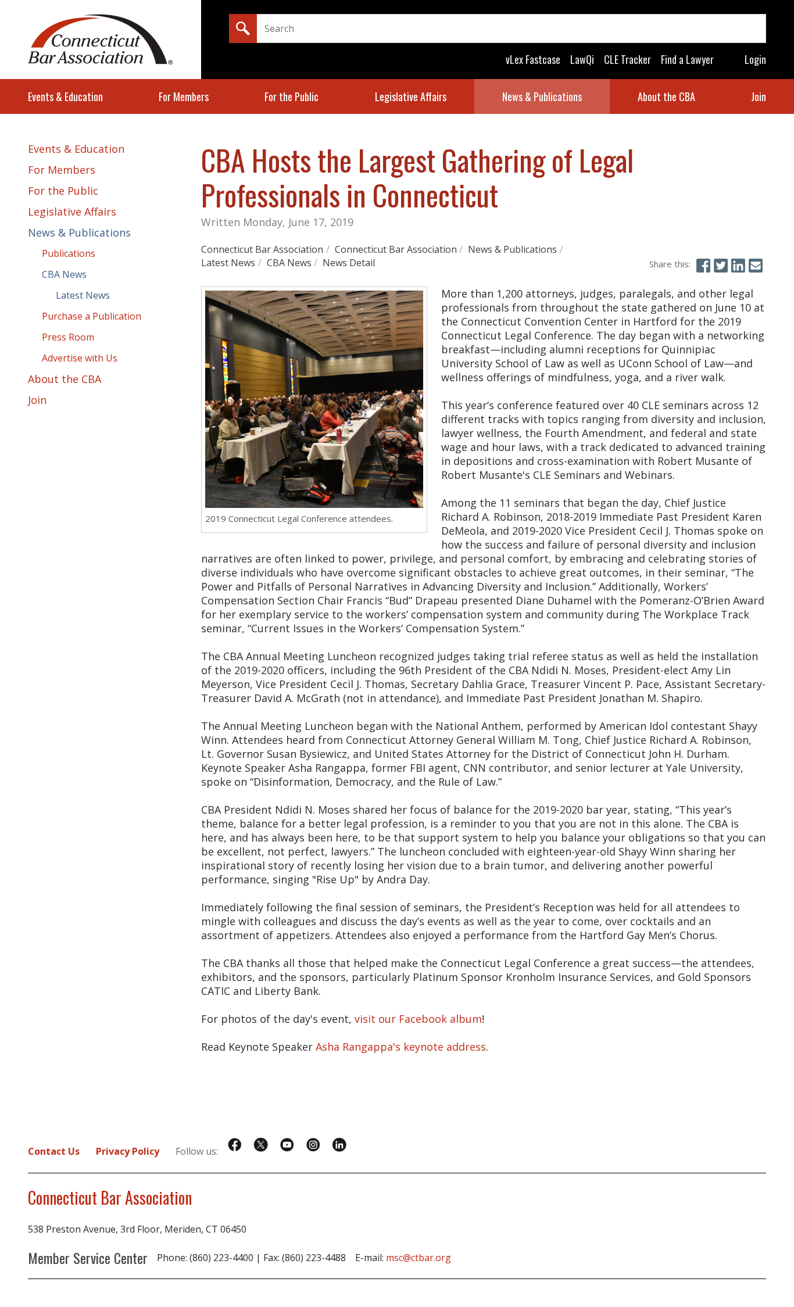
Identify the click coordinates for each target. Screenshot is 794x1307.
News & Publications (542, 96)
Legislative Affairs (410, 96)
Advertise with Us (79, 358)
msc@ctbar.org (418, 1257)
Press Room (68, 337)
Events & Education (65, 96)
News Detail (349, 262)
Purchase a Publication (91, 316)
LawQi (582, 59)
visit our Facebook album (418, 1019)
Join (758, 96)
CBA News (289, 262)
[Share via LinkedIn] (738, 266)
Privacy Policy (127, 1151)
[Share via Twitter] (721, 266)
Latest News (228, 262)
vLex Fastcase (533, 59)
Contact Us (54, 1151)
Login (755, 59)
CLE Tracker (627, 59)
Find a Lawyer (687, 59)
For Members (184, 96)
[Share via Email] (756, 266)
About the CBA (666, 96)
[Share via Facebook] (703, 266)
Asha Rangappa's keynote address (401, 1047)
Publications (68, 253)
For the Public (291, 96)
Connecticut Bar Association (262, 249)
